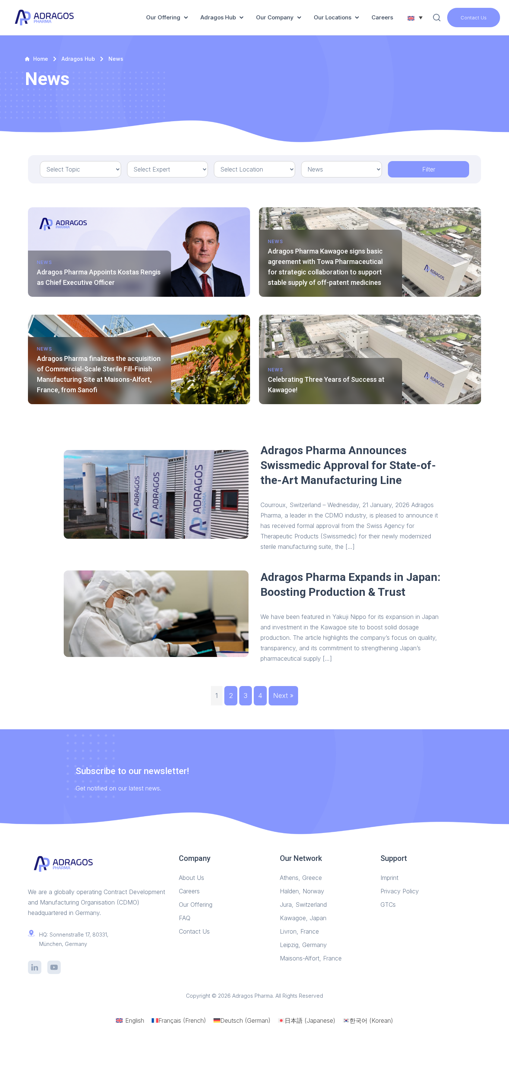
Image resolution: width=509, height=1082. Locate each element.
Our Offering (163, 17)
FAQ (184, 918)
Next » (283, 695)
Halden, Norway (302, 891)
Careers (382, 17)
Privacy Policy (399, 891)
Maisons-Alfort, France (311, 958)
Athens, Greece (301, 877)
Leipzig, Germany (303, 945)
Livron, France (299, 931)
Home (40, 59)
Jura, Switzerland (303, 904)
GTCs (388, 904)
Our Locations (332, 17)
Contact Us (474, 18)
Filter (428, 169)
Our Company (275, 17)
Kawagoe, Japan (303, 918)
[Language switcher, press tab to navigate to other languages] (415, 17)
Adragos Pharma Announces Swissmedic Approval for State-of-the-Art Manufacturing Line (348, 465)
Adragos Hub (218, 17)
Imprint (389, 877)
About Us (191, 877)
